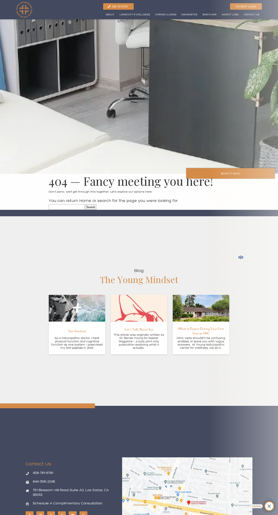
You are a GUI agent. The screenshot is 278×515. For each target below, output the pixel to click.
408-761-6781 (43, 473)
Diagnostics (189, 14)
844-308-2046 (44, 481)
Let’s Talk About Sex (139, 329)
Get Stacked (76, 331)
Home (85, 200)
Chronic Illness (165, 14)
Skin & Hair (209, 14)
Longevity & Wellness (135, 14)
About (110, 14)
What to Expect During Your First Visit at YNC (201, 331)
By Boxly (257, 506)
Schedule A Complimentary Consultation (67, 503)
